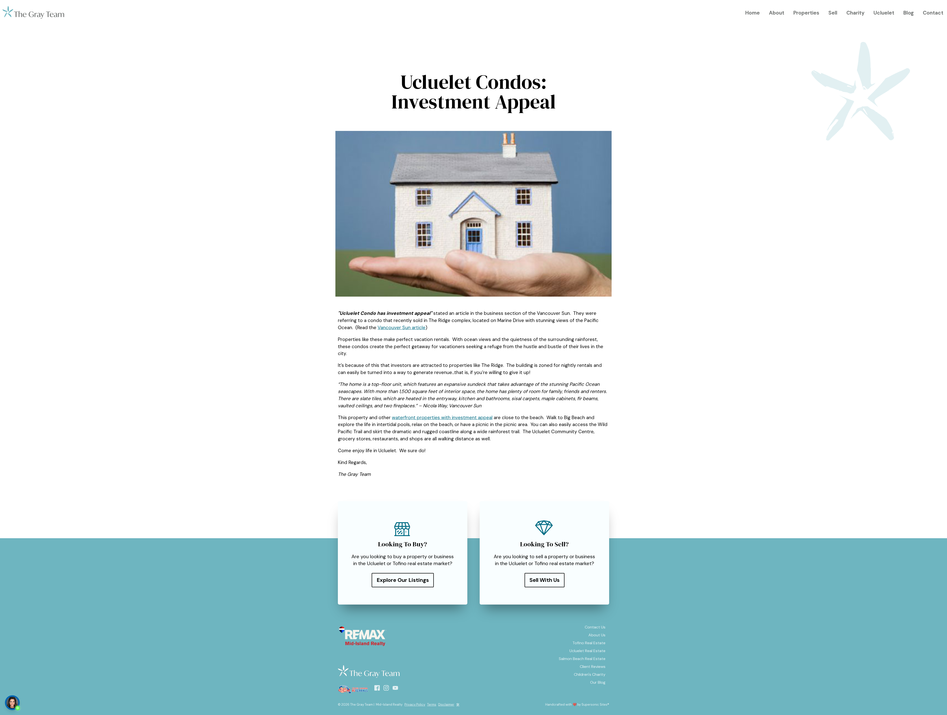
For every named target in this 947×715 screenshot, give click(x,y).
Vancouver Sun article (401, 327)
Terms (431, 704)
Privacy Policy (414, 704)
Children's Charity (589, 674)
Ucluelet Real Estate (587, 650)
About (776, 12)
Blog (908, 12)
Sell (832, 12)
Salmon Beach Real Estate (582, 658)
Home (752, 12)
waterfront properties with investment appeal (442, 417)
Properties (806, 12)
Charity (855, 12)
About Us (596, 635)
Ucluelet (884, 12)
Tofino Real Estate (588, 642)
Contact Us (595, 627)
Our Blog (597, 682)
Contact (933, 12)
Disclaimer (446, 704)
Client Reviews (592, 666)
